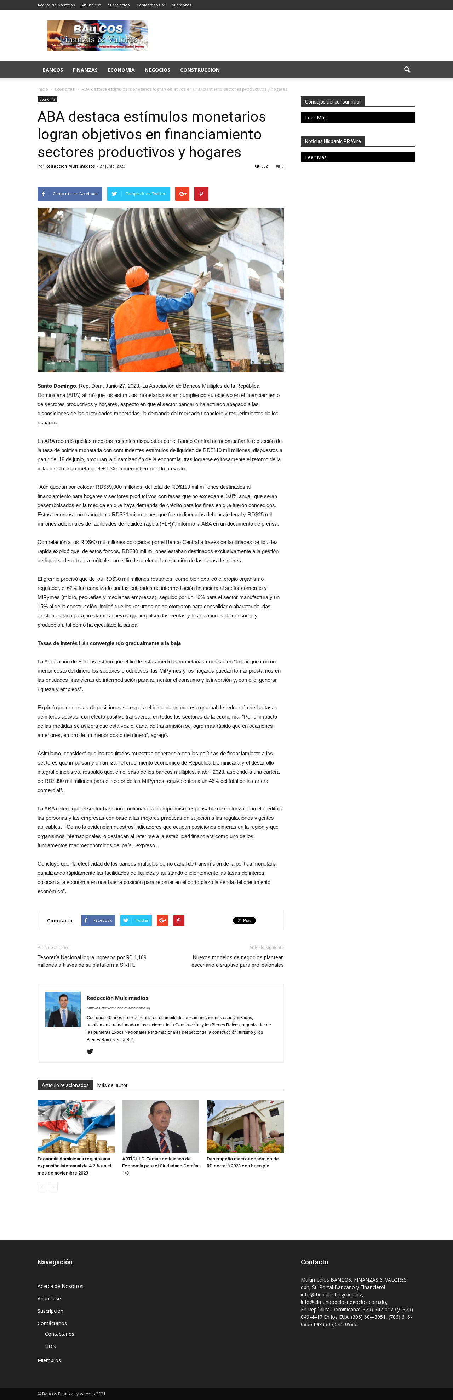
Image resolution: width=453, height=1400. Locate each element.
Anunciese (91, 4)
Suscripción (119, 4)
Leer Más (316, 117)
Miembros (181, 4)
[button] (406, 69)
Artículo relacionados (65, 1085)
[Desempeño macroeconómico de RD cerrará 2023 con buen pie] (245, 1126)
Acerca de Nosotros (56, 4)
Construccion (200, 69)
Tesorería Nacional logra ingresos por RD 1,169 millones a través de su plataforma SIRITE (92, 961)
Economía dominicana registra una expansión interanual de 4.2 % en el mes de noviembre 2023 (74, 1166)
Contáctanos (148, 4)
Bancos (52, 69)
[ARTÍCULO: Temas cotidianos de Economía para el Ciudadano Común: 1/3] (160, 1126)
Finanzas (85, 69)
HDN (50, 1346)
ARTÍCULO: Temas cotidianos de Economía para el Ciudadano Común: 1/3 (160, 1166)
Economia (121, 69)
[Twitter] (92, 1052)
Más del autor (112, 1085)
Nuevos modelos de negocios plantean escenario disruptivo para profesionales (237, 961)
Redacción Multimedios (70, 166)
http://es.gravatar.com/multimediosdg (118, 1008)
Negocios (157, 69)
